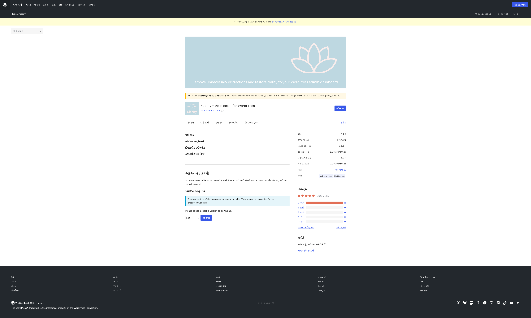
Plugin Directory (18, 14)
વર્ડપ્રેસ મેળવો (520, 5)
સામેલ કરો (322, 277)
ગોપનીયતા (15, 290)
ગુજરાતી (40, 303)
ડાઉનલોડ (340, 108)
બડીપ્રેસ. (424, 290)
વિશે (12, 277)
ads (330, 176)
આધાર (218, 281)
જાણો (218, 277)
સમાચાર (14, 281)
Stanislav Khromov (210, 110)
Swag (322, 290)
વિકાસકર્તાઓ (221, 286)
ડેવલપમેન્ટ (234, 122)
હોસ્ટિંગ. (14, 286)
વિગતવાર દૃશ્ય (251, 122)
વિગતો (191, 122)
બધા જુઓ (341, 227)
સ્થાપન (219, 122)
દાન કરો (321, 286)
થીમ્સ (115, 281)
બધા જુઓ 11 (340, 170)
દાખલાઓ (117, 290)
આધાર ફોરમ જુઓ (306, 250)
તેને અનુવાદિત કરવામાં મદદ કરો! (284, 22)
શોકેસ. (116, 277)
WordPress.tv (222, 290)
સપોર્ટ (343, 122)
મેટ (421, 281)
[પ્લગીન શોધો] (40, 31)
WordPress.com (427, 277)
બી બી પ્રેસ (424, 286)
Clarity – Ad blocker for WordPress (228, 106)
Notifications (339, 176)
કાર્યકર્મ (321, 281)
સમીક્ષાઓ (204, 122)
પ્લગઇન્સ (117, 286)
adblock (323, 176)
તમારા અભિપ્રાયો (306, 227)
